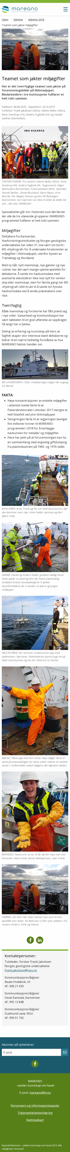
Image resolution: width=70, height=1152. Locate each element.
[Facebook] (30, 940)
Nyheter (18, 19)
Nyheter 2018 (36, 19)
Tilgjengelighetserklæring (35, 1113)
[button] (57, 11)
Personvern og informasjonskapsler (35, 1106)
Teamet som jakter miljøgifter (20, 25)
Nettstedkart (35, 1120)
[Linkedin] (39, 940)
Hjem (5, 19)
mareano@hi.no (40, 1093)
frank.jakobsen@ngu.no (21, 970)
